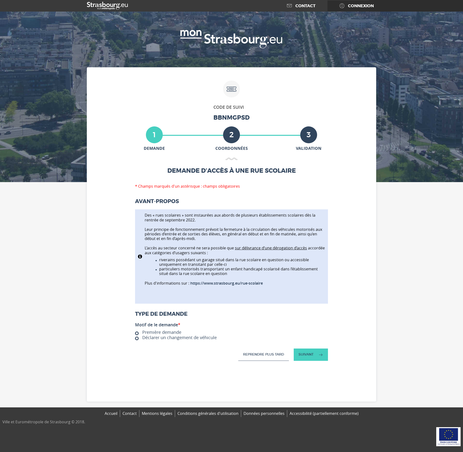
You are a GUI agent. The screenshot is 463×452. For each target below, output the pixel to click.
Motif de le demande (157, 325)
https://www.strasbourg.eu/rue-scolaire (226, 283)
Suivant (306, 354)
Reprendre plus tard (263, 354)
